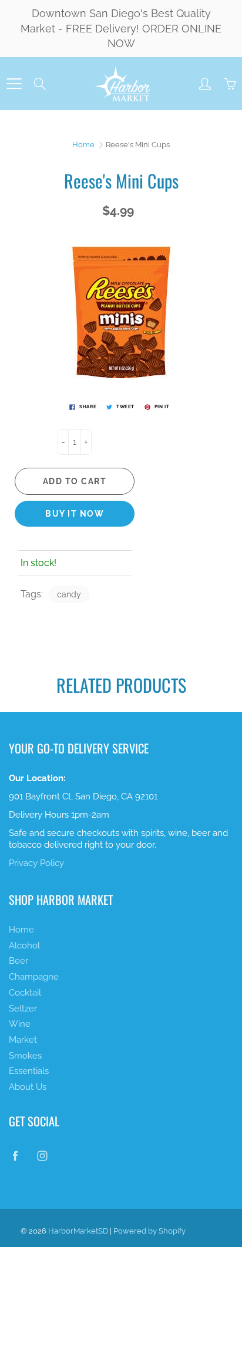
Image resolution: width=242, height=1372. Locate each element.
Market (23, 1039)
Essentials (29, 1071)
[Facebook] (15, 1155)
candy (69, 594)
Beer (18, 961)
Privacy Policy (36, 863)
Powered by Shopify (149, 1230)
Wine (20, 1024)
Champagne (34, 976)
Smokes (25, 1055)
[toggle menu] (14, 83)
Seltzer (23, 1008)
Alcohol (24, 945)
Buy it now (74, 513)
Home (83, 144)
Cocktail (25, 992)
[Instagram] (42, 1155)
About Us (27, 1087)
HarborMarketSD (78, 1230)
